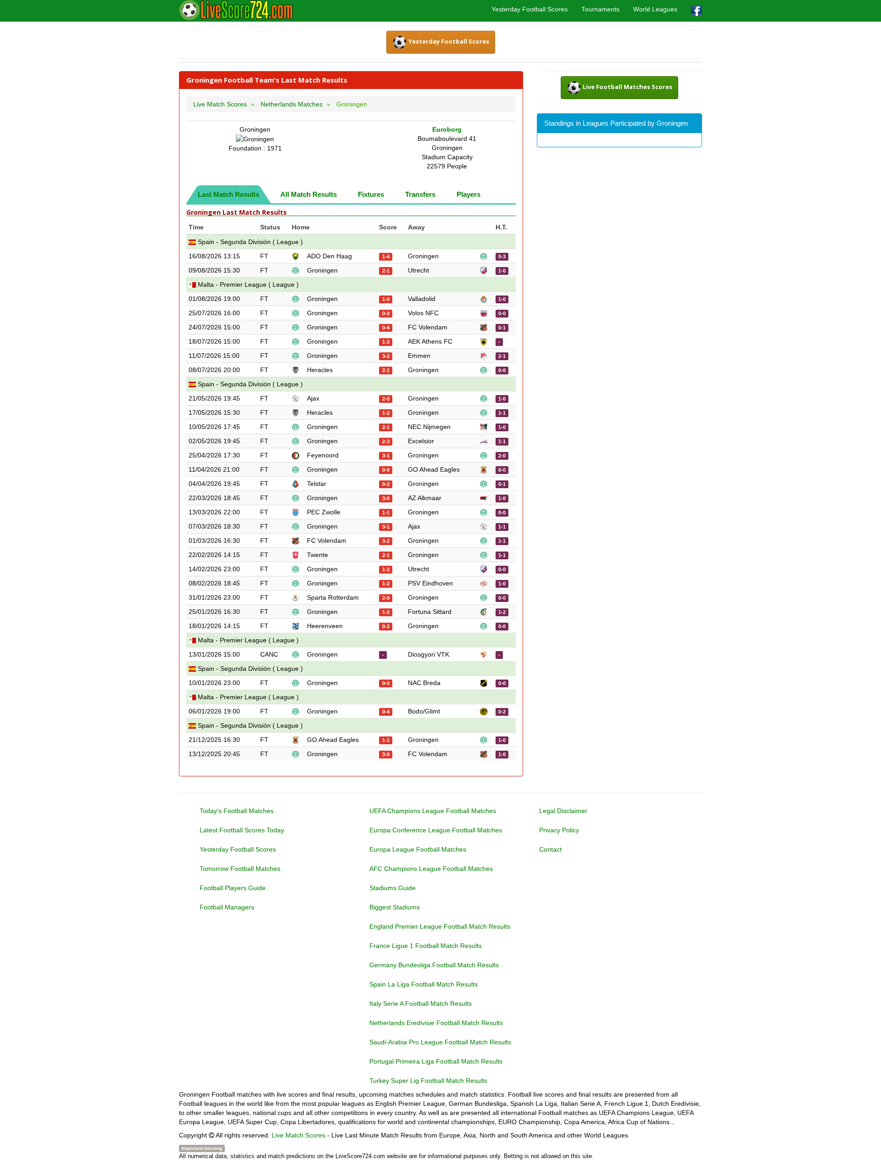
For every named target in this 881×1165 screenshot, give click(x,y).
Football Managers (227, 907)
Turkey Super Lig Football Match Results (428, 1080)
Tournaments (600, 9)
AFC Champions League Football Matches (431, 868)
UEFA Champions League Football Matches (432, 810)
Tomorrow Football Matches (240, 868)
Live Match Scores (298, 1135)
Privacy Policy (559, 830)
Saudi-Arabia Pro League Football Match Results (440, 1042)
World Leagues (655, 9)
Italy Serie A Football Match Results (420, 1003)
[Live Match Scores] (236, 10)
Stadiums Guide (392, 888)
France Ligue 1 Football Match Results (425, 945)
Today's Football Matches (236, 810)
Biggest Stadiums (394, 907)
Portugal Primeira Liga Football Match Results (435, 1061)
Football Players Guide (233, 888)
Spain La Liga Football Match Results (423, 984)
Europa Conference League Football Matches (435, 830)
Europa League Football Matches (417, 849)
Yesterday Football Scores (529, 9)
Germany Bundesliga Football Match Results (434, 965)
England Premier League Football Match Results (439, 926)
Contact (550, 849)
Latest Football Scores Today (242, 830)
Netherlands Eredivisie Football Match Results (436, 1022)
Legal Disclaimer (563, 810)
